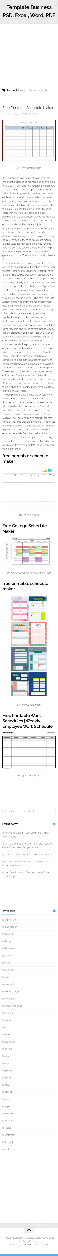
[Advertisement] (29, 53)
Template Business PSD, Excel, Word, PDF (29, 11)
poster (8, 1077)
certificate (10, 970)
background (11, 927)
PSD (7, 1084)
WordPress (27, 1244)
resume (9, 1113)
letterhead (10, 1041)
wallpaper (10, 1149)
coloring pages (12, 991)
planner (9, 1070)
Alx (46, 1244)
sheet (8, 1128)
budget (8, 941)
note (7, 1056)
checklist (9, 984)
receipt (8, 1092)
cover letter (10, 998)
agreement (10, 919)
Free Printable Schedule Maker (27, 108)
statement (10, 1135)
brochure (9, 934)
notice (8, 1063)
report (8, 1106)
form (7, 1027)
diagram (9, 1013)
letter (7, 1034)
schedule (9, 1120)
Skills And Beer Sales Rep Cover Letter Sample (28, 854)
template (7, 114)
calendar (9, 955)
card (7, 962)
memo (8, 1049)
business (9, 948)
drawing (9, 1020)
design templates (13, 1005)
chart (7, 977)
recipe (8, 1099)
